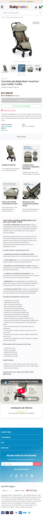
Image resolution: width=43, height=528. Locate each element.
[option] (21, 39)
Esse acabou (21, 100)
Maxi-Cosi (4, 79)
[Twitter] (16, 476)
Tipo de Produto (6, 124)
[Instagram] (22, 476)
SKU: (23, 124)
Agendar (30, 1)
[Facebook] (11, 476)
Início (3, 17)
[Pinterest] (27, 476)
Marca (3, 128)
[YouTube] (32, 476)
